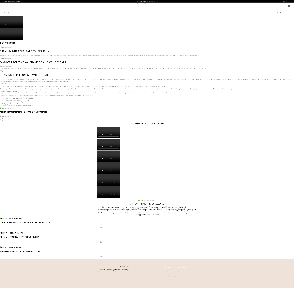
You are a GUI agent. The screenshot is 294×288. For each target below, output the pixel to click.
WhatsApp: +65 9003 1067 (172, 276)
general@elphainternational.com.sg (11, 1)
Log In (284, 1)
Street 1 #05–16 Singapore (172, 271)
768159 (167, 274)
